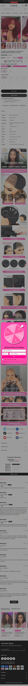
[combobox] (5, 353)
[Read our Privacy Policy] (25, 361)
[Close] (25, 324)
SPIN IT (14, 356)
